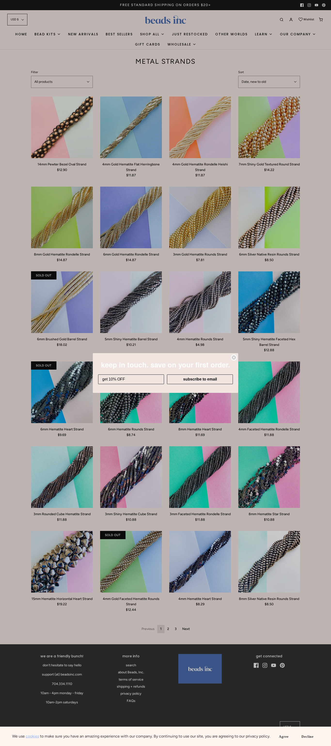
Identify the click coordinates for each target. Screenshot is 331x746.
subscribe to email (200, 379)
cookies (32, 736)
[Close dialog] (233, 357)
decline (307, 736)
